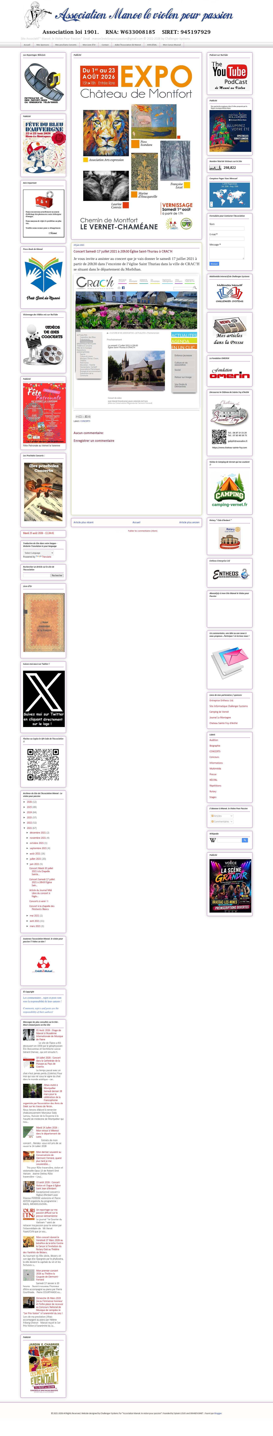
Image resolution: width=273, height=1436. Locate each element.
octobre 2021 (37, 843)
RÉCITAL (213, 780)
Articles (217, 816)
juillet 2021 (36, 859)
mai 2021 (35, 916)
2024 (30, 812)
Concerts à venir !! (38, 901)
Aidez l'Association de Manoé (128, 45)
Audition (213, 740)
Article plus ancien (189, 522)
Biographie (214, 746)
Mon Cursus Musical (172, 45)
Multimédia (215, 769)
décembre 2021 (38, 833)
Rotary (212, 791)
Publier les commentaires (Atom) (142, 531)
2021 (30, 828)
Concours (214, 757)
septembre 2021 (38, 848)
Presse (212, 774)
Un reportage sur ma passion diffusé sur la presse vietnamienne (47, 1213)
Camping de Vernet (219, 712)
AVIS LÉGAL (152, 45)
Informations (216, 763)
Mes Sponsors (42, 45)
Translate (46, 557)
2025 (30, 807)
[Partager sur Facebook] (86, 416)
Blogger (218, 1413)
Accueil (27, 45)
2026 (30, 802)
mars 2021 (35, 926)
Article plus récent (84, 522)
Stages (212, 797)
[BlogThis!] (80, 416)
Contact (105, 45)
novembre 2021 (38, 838)
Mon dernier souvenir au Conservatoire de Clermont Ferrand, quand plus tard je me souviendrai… (48, 1158)
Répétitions (215, 786)
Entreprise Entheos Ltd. (221, 700)
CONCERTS (85, 421)
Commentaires (221, 822)
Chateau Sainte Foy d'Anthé (223, 723)
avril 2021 (35, 921)
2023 (30, 817)
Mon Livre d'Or (89, 45)
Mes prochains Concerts (65, 45)
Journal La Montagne (220, 717)
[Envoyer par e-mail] (77, 416)
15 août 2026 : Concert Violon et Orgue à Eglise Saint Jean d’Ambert (48, 1185)
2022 (30, 823)
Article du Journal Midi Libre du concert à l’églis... (40, 893)
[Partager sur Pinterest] (89, 416)
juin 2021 (35, 864)
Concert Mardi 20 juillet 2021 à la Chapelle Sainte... (41, 871)
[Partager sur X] (83, 416)
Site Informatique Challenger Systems (228, 706)
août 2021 (35, 854)
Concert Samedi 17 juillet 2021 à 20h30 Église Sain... (42, 882)
